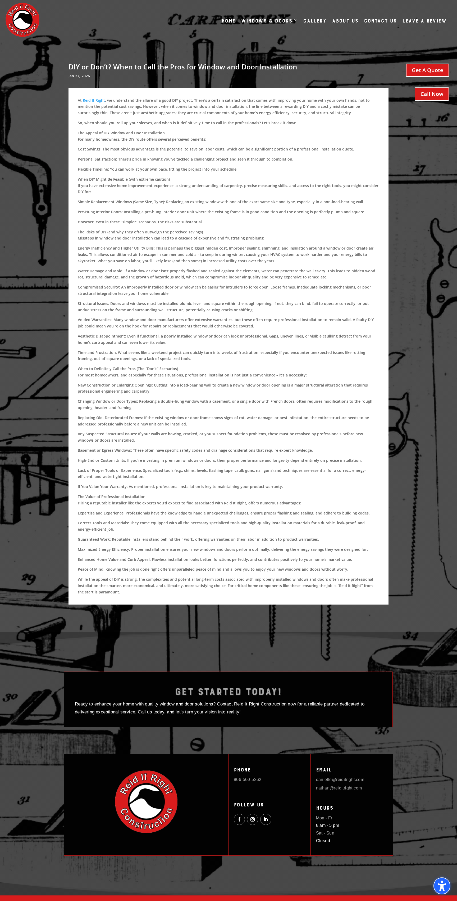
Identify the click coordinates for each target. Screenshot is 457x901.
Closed (323, 840)
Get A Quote (427, 70)
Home (228, 20)
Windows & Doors (266, 20)
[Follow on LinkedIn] (265, 819)
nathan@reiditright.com (339, 788)
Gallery (314, 20)
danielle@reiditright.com (340, 779)
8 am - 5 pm (327, 825)
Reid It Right (94, 100)
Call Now (432, 93)
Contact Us (380, 20)
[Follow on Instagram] (252, 819)
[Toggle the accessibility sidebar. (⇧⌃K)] (441, 885)
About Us (345, 20)
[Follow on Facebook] (239, 819)
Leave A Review (424, 20)
